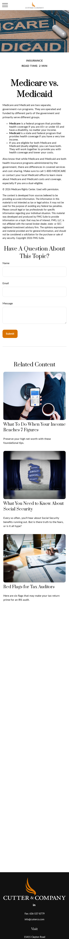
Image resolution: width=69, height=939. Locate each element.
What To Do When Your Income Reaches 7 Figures (34, 427)
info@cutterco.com (34, 919)
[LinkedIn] (34, 904)
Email (6, 283)
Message (8, 303)
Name (6, 263)
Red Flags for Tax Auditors (29, 587)
